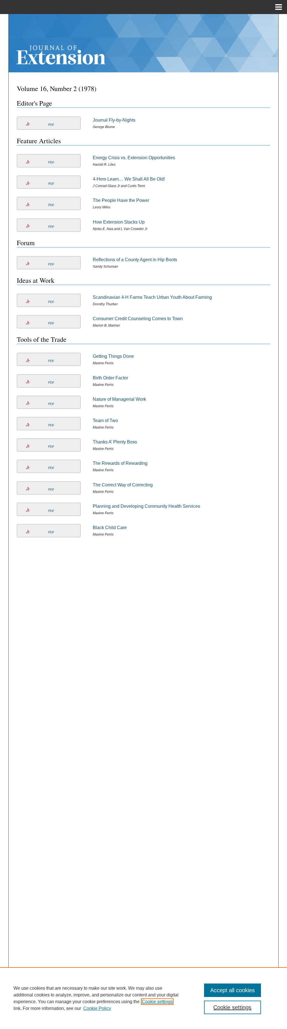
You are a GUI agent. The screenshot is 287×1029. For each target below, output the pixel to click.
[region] (143, 998)
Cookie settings (157, 1001)
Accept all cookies (232, 990)
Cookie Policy (97, 1008)
